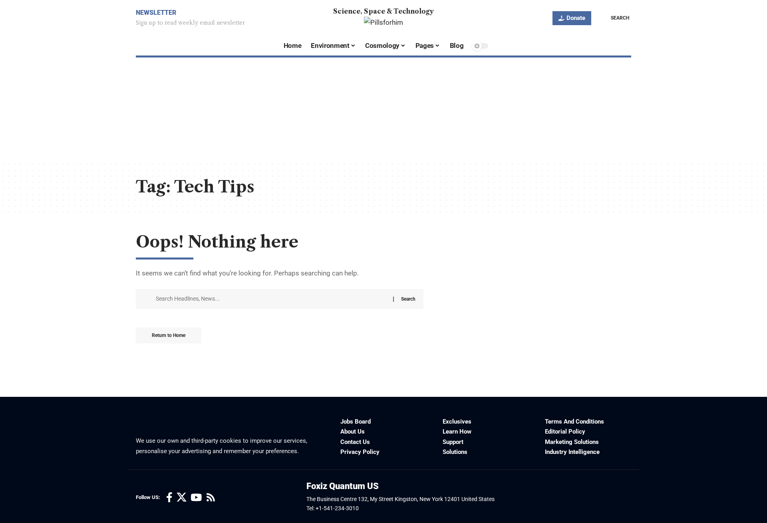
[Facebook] (169, 497)
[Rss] (211, 497)
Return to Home (168, 335)
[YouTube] (196, 497)
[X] (182, 497)
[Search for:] (271, 299)
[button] (614, 18)
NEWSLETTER (156, 12)
